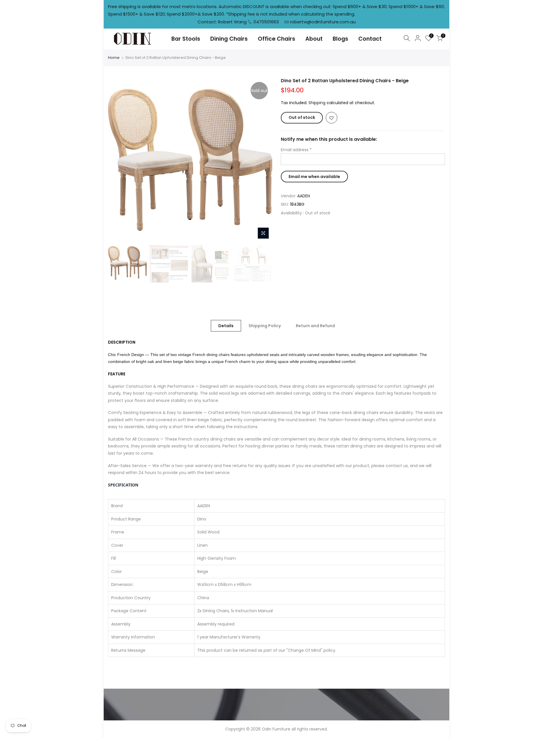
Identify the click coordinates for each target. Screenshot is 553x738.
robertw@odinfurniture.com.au (323, 22)
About (314, 39)
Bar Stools (185, 39)
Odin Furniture (276, 729)
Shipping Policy (265, 326)
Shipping (316, 103)
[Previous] (118, 160)
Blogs (340, 39)
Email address (296, 150)
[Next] (262, 160)
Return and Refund (315, 326)
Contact (370, 39)
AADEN (303, 196)
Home (114, 57)
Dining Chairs (229, 39)
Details (226, 326)
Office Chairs (276, 39)
